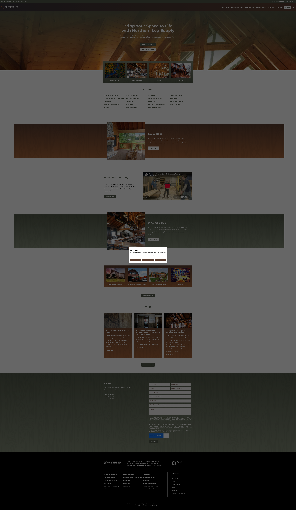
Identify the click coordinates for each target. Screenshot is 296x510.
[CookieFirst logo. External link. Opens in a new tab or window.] (130, 249)
